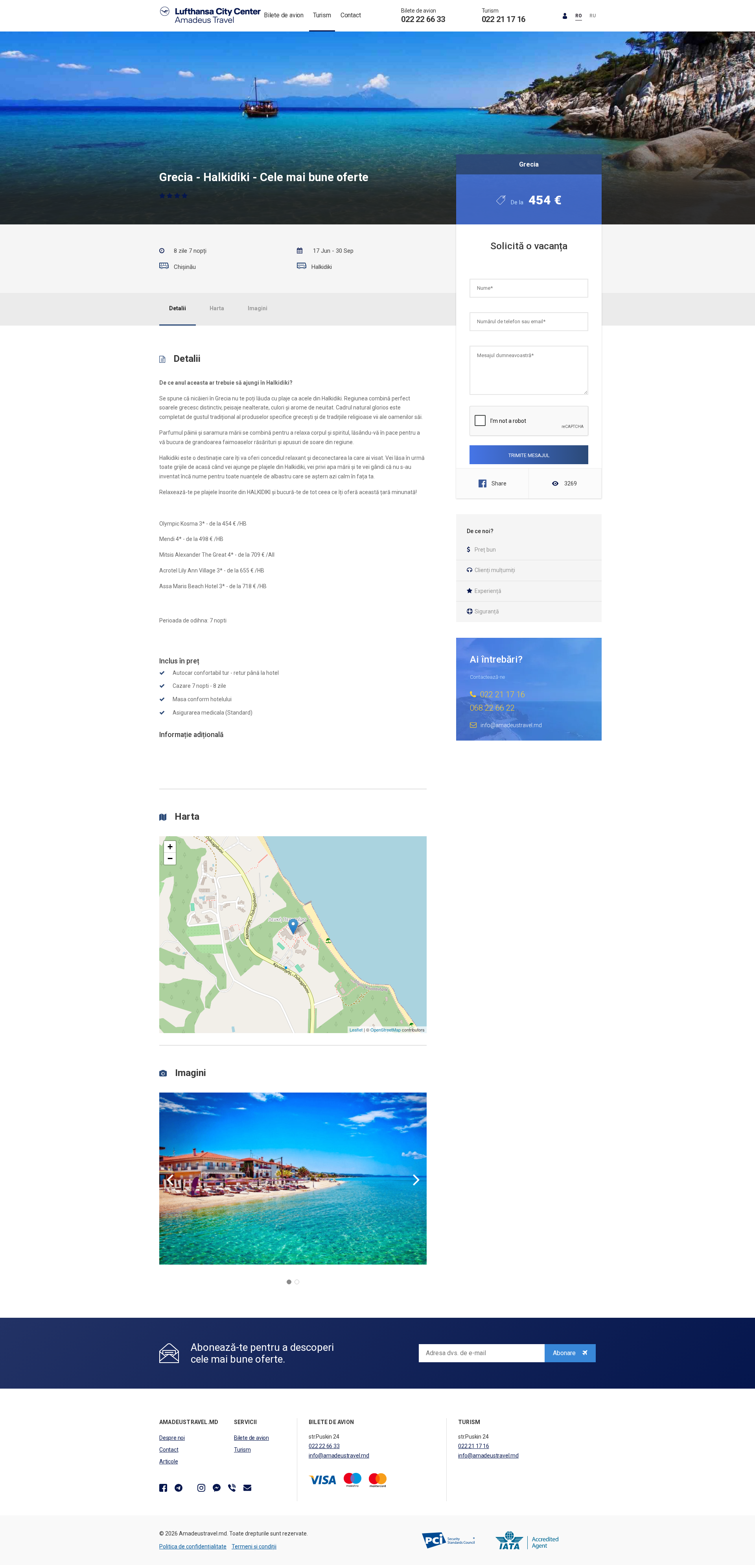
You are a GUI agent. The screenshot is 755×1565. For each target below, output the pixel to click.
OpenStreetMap (385, 1029)
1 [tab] (289, 1282)
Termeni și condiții (254, 1546)
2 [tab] (297, 1282)
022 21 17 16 (504, 19)
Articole (168, 1461)
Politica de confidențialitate (192, 1546)
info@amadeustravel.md (339, 1455)
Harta (217, 308)
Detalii (177, 308)
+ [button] (170, 847)
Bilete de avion (284, 15)
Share (499, 483)
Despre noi (172, 1438)
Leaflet (356, 1029)
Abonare (565, 1353)
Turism (322, 15)
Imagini (257, 308)
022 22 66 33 (423, 19)
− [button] (170, 858)
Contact (351, 15)
